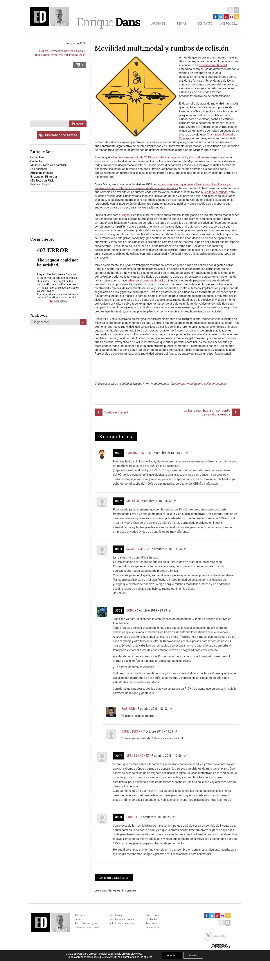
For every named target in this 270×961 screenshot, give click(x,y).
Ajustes (193, 955)
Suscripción (152, 927)
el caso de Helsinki (152, 280)
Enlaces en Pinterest (43, 176)
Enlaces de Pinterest (87, 927)
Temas (181, 23)
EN (230, 10)
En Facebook (38, 169)
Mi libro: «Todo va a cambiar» (49, 165)
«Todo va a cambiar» (122, 923)
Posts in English (40, 184)
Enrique (108, 21)
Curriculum (37, 157)
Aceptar (172, 955)
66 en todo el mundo (214, 192)
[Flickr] (231, 16)
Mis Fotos (116, 915)
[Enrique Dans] (50, 16)
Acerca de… (229, 23)
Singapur (126, 215)
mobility (48, 54)
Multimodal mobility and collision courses (198, 383)
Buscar (78, 124)
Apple (44, 51)
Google (80, 51)
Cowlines (185, 138)
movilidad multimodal (213, 65)
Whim (131, 280)
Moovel (228, 134)
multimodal (70, 54)
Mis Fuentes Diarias (122, 919)
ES (236, 10)
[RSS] (236, 16)
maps (38, 54)
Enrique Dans (60, 300)
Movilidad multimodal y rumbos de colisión (162, 48)
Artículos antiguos (41, 173)
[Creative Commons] (220, 946)
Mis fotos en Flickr (42, 180)
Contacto (205, 23)
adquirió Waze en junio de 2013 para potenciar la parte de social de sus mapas (165, 157)
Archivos (158, 23)
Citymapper (214, 134)
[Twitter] (220, 16)
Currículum (152, 915)
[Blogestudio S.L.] (215, 936)
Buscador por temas (60, 135)
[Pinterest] (226, 16)
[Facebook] (215, 16)
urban (82, 54)
